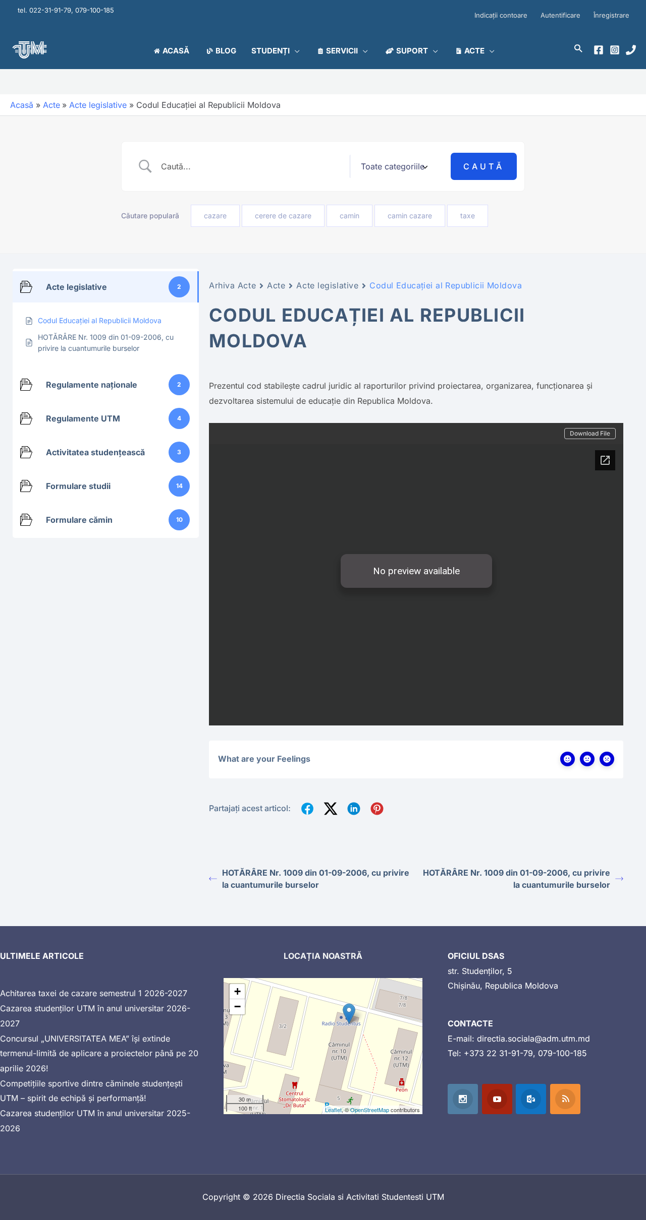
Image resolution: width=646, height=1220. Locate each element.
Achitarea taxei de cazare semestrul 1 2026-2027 (93, 993)
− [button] (237, 1006)
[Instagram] (615, 50)
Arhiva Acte (232, 285)
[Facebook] (599, 50)
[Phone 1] (631, 50)
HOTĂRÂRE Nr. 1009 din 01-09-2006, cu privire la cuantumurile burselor (315, 879)
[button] (295, 51)
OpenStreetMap (369, 1110)
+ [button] (237, 991)
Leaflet (333, 1110)
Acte (276, 285)
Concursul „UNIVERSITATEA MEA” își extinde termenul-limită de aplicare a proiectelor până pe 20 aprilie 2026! (99, 1053)
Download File (590, 433)
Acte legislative (327, 285)
